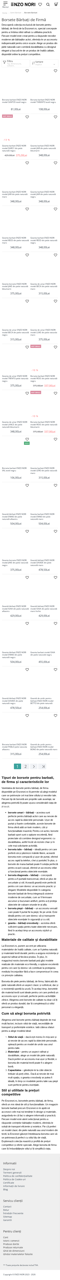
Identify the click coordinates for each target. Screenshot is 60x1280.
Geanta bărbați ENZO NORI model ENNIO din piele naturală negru (14, 655)
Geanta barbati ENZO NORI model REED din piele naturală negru (43, 240)
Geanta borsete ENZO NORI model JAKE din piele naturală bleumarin (15, 286)
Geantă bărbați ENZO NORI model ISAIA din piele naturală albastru (15, 609)
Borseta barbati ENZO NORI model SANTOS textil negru (14, 101)
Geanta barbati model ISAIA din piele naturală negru (42, 653)
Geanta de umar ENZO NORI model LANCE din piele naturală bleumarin (14, 424)
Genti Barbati (15, 12)
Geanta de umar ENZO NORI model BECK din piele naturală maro (43, 286)
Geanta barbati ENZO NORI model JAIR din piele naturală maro (15, 194)
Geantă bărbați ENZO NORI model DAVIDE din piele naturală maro (42, 563)
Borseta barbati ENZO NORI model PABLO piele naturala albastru (14, 747)
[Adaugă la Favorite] (27, 70)
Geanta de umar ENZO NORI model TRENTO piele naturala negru (15, 378)
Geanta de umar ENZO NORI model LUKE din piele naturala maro (43, 332)
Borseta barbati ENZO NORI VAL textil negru (14, 469)
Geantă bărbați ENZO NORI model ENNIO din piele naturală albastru (14, 516)
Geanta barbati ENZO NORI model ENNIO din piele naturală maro (42, 516)
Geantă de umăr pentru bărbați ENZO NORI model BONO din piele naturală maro (43, 747)
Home (4, 13)
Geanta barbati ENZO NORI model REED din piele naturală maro (15, 240)
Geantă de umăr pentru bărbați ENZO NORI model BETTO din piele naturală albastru (41, 701)
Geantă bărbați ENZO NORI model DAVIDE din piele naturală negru (14, 701)
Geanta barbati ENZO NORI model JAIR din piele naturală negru (43, 194)
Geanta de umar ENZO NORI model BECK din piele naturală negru (15, 332)
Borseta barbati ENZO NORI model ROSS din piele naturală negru (43, 378)
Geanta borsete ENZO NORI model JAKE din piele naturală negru (15, 563)
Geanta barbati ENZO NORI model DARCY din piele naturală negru (14, 148)
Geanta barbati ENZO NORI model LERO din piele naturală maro (43, 470)
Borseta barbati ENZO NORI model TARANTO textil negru (43, 101)
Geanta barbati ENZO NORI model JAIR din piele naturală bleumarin (43, 148)
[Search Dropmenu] (48, 4)
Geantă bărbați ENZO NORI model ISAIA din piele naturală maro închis (43, 609)
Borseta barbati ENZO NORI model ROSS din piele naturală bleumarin (43, 424)
